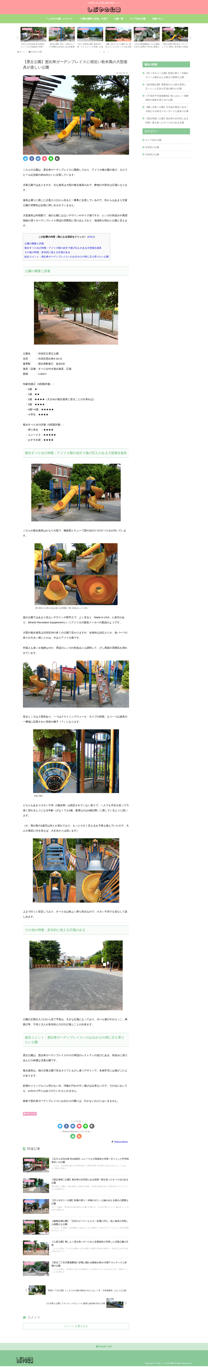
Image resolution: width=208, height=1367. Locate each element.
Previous (17, 38)
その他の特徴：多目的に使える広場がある (47, 252)
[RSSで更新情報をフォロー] (79, 1136)
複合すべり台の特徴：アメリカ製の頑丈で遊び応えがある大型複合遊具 (62, 248)
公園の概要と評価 (34, 243)
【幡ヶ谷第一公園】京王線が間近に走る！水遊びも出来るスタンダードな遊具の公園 (166, 109)
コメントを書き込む (76, 1326)
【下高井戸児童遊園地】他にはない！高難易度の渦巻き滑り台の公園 (166, 97)
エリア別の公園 (153, 140)
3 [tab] (108, 51)
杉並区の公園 (152, 147)
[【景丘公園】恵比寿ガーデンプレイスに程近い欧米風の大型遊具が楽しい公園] (38, 158)
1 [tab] (99, 51)
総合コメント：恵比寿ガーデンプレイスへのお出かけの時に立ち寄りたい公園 (66, 256)
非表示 (91, 237)
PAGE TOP (105, 1346)
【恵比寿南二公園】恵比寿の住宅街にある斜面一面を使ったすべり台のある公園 (166, 120)
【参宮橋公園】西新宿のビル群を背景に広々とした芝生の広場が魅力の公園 (165, 86)
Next (190, 38)
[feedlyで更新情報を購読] (72, 1136)
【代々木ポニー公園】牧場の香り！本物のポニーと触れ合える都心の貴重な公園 (166, 75)
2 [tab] (104, 51)
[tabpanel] (33, 37)
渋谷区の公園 (30, 1114)
